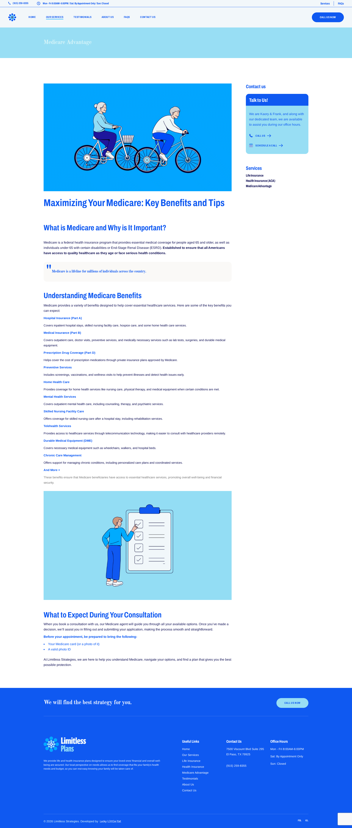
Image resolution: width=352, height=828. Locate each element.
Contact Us (189, 790)
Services (325, 3)
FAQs (341, 3)
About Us (188, 784)
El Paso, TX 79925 (238, 754)
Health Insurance (193, 766)
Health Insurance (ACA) (260, 180)
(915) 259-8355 (236, 765)
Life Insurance (254, 175)
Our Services (190, 755)
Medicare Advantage (67, 42)
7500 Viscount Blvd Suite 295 (245, 749)
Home (186, 749)
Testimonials (190, 778)
